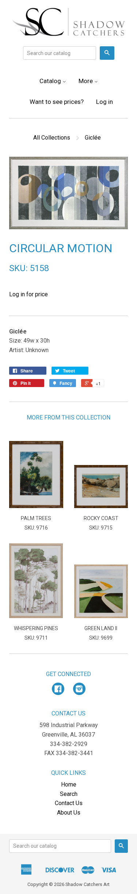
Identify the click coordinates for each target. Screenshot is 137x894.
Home (68, 784)
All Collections (51, 137)
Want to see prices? (57, 101)
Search (68, 793)
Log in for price (28, 294)
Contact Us (69, 803)
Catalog (50, 81)
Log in (104, 101)
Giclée (93, 137)
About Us (68, 812)
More (86, 81)
